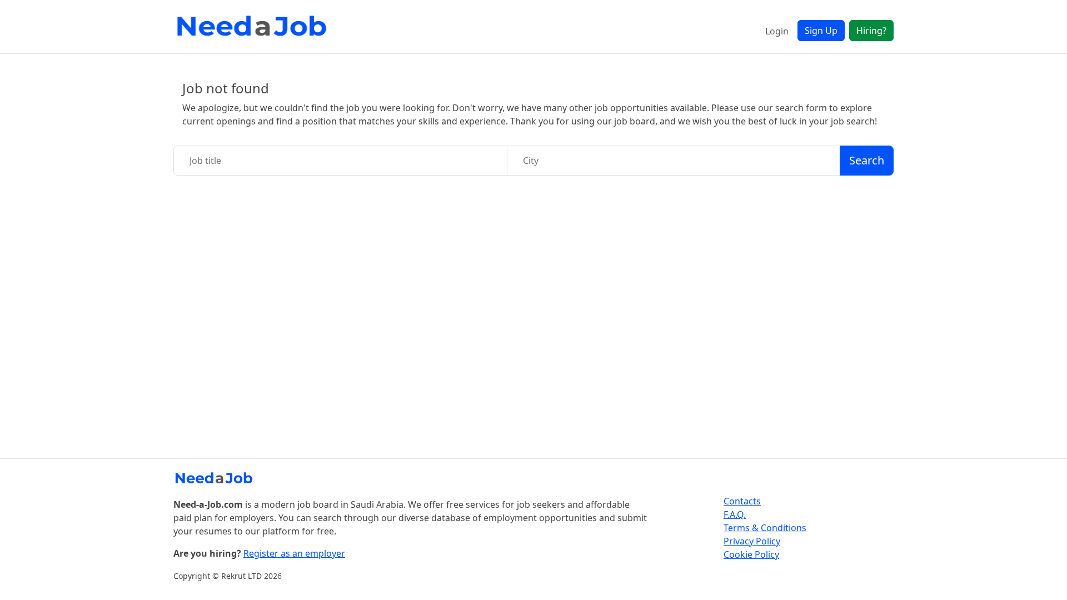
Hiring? (871, 30)
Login (777, 31)
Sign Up (821, 30)
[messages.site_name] (254, 26)
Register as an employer (294, 553)
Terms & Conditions (765, 528)
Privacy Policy (752, 541)
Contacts (742, 501)
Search (866, 160)
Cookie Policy (751, 554)
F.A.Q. (735, 514)
